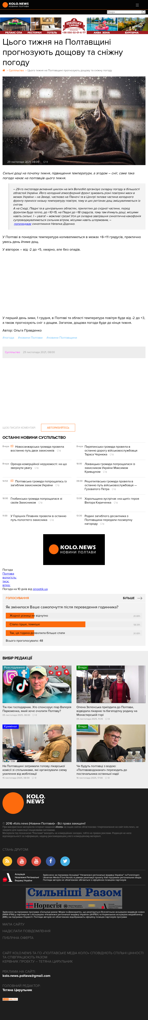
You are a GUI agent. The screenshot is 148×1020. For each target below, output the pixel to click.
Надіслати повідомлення (26, 931)
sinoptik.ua (40, 589)
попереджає (22, 224)
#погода (8, 338)
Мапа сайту (13, 924)
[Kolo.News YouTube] (74, 549)
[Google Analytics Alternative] (10, 1000)
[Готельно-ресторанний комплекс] (74, 25)
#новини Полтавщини (61, 338)
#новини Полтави (30, 338)
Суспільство (12, 352)
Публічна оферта (18, 938)
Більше (129, 598)
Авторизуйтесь (58, 427)
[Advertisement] (74, 281)
